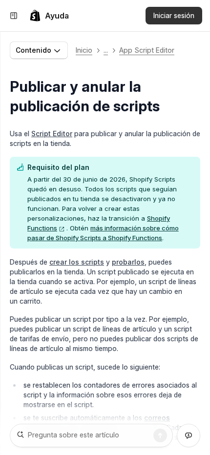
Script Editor (51, 133)
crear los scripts (76, 262)
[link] (49, 15)
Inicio (84, 50)
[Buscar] (160, 435)
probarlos (128, 262)
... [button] (106, 50)
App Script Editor (146, 50)
